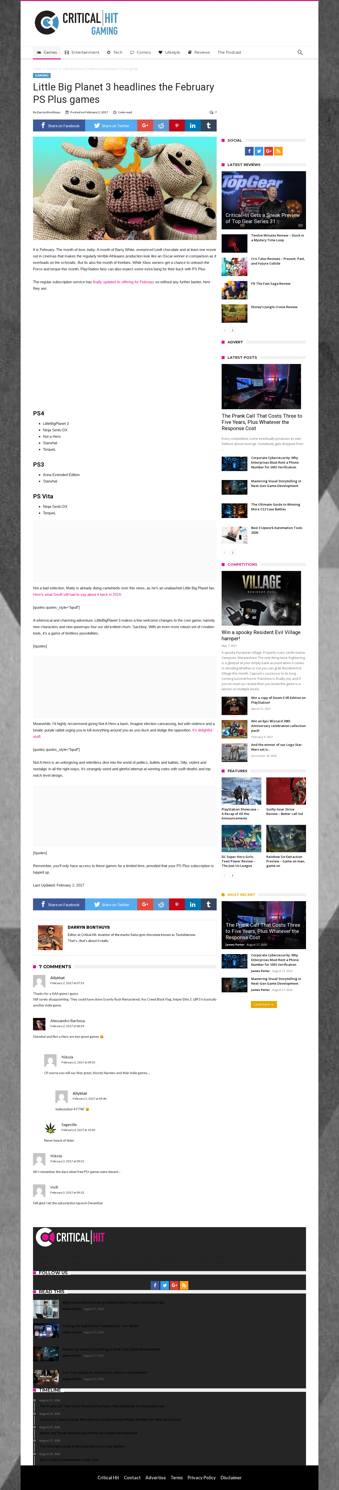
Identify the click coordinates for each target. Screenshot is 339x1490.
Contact (132, 1477)
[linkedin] (193, 125)
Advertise (155, 1477)
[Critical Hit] (76, 8)
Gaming (51, 69)
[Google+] (268, 151)
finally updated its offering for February (123, 282)
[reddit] (161, 125)
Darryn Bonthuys (48, 112)
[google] (145, 125)
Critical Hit (108, 1477)
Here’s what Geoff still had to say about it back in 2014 (77, 594)
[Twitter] (259, 151)
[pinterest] (177, 125)
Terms (176, 1477)
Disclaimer (231, 1477)
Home (37, 69)
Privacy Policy (202, 1477)
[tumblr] (209, 125)
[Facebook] (249, 151)
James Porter (235, 944)
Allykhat (57, 977)
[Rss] (278, 151)
